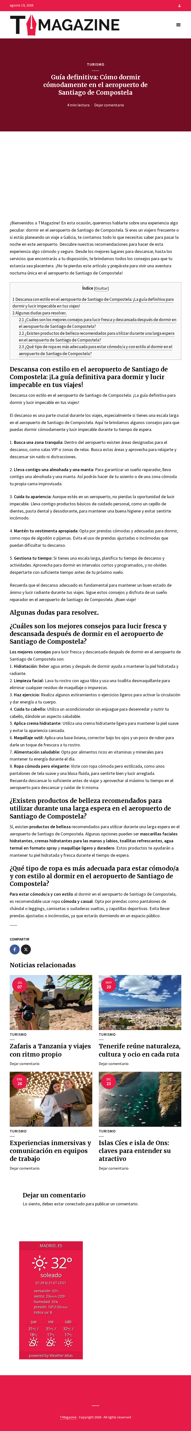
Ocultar (101, 288)
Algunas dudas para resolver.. (39, 313)
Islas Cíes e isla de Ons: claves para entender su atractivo (135, 1151)
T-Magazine (68, 1417)
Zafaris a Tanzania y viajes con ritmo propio (50, 1050)
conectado (75, 1204)
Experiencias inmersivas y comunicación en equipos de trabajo (50, 1151)
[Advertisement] (95, 174)
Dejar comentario (109, 104)
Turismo (95, 64)
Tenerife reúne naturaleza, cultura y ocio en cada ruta (140, 1050)
